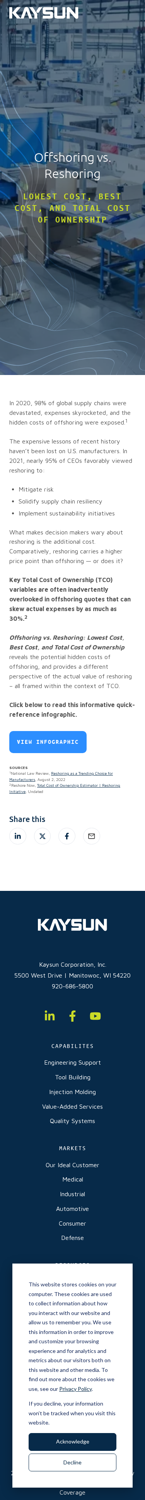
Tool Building (72, 1077)
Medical (72, 1179)
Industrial (72, 1193)
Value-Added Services (72, 1106)
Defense (72, 1237)
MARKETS (72, 1148)
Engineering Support (72, 1062)
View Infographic (48, 742)
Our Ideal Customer (72, 1164)
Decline (72, 1462)
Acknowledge (72, 1441)
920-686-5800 (72, 986)
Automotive (72, 1208)
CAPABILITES (72, 1046)
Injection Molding (72, 1091)
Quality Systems (72, 1120)
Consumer (72, 1223)
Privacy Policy (75, 1388)
